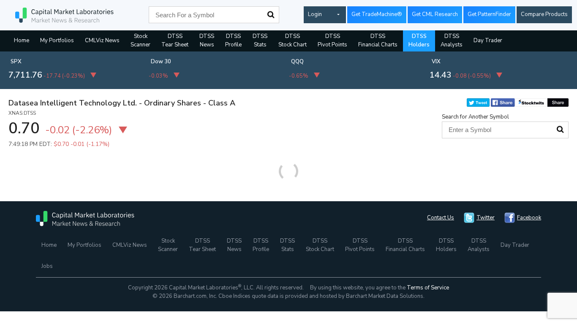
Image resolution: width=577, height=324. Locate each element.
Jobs (47, 266)
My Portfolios (57, 40)
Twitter (485, 217)
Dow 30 (161, 61)
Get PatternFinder (489, 14)
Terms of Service (428, 288)
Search (270, 14)
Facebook (529, 217)
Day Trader (488, 40)
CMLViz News (102, 40)
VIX (436, 61)
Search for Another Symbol (475, 117)
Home (21, 40)
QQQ (297, 61)
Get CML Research (435, 14)
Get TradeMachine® (376, 14)
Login (315, 14)
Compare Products (544, 14)
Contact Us (440, 217)
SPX (16, 61)
